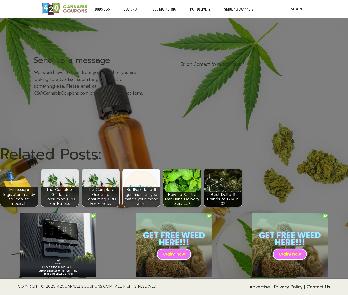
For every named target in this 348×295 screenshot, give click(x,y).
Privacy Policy (288, 287)
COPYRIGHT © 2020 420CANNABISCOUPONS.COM (65, 286)
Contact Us (318, 287)
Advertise (259, 287)
